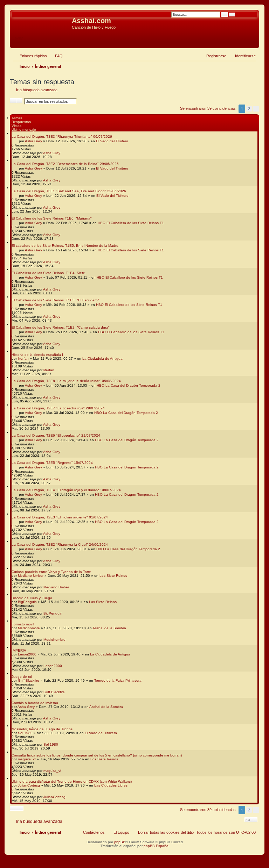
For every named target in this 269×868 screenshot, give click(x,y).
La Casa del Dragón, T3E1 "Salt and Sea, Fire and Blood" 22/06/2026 (69, 191)
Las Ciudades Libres (110, 785)
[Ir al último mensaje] (63, 153)
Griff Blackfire (28, 680)
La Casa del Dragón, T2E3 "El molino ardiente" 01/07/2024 (60, 517)
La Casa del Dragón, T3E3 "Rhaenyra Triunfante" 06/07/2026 (62, 136)
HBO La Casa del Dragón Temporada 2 (128, 385)
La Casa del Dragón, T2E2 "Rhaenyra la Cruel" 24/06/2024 (60, 544)
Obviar (17, 38)
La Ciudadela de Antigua (102, 358)
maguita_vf (27, 759)
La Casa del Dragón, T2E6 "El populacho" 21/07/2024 (56, 435)
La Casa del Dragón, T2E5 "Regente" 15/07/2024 (52, 463)
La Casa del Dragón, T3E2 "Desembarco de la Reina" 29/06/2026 (65, 164)
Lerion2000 (27, 654)
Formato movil (23, 624)
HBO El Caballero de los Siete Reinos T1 (131, 223)
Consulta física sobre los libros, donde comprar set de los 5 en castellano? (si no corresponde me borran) (97, 755)
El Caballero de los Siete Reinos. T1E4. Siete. (49, 273)
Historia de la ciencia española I (37, 355)
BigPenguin (27, 602)
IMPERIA (19, 650)
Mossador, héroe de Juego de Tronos (42, 729)
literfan (23, 358)
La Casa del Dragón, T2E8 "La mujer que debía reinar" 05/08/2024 (66, 381)
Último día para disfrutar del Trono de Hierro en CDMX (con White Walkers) (72, 781)
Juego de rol (22, 677)
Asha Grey (33, 141)
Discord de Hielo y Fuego (32, 598)
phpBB (119, 842)
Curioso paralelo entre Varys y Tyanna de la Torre (51, 572)
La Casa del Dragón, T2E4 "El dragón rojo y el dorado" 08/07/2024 (66, 490)
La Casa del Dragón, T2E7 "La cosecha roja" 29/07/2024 (58, 408)
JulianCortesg (29, 785)
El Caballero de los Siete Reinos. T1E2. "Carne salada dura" (61, 327)
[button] (256, 109)
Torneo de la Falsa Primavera (118, 680)
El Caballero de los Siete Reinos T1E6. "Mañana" (52, 218)
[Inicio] (42, 23)
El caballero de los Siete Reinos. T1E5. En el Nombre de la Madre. (65, 246)
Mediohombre (29, 628)
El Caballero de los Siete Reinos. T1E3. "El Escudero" (55, 300)
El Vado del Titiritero (112, 141)
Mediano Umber (30, 576)
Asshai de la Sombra (109, 628)
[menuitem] (56, 56)
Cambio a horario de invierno (35, 703)
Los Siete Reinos (113, 576)
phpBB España (156, 846)
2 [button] (249, 109)
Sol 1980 (25, 733)
